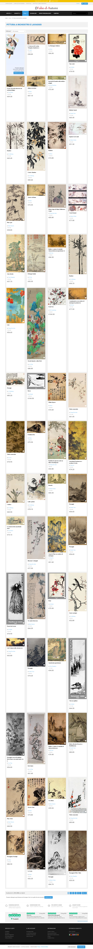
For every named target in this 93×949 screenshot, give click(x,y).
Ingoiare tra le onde (74, 136)
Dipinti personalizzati (45, 13)
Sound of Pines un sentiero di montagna (55, 554)
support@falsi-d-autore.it (74, 933)
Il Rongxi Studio (32, 274)
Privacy (49, 936)
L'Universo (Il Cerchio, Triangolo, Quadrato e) (33, 47)
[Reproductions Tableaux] (73, 934)
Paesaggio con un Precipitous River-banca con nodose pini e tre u (15, 759)
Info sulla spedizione (9, 936)
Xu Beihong (10, 154)
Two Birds (51, 800)
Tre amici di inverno (33, 620)
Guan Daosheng (53, 85)
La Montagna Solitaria (54, 45)
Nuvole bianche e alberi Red (35, 361)
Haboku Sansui (73, 110)
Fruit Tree (51, 306)
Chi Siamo (7, 933)
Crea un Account (29, 936)
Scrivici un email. (48, 897)
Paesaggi (9, 388)
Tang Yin (72, 465)
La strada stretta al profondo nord (14, 527)
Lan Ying (31, 364)
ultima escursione (32, 88)
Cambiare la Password (31, 934)
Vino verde (72, 64)
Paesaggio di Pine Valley (75, 873)
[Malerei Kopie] (71, 934)
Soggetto (17, 13)
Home (6, 18)
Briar (49, 600)
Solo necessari (72, 946)
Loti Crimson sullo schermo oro (15, 648)
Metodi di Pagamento (9, 934)
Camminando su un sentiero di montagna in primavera (76, 301)
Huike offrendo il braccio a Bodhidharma (75, 744)
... (80, 893)
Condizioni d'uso (51, 937)
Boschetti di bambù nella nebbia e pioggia (56, 82)
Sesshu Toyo (73, 113)
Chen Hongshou (11, 277)
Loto (8, 325)
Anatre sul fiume (32, 197)
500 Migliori (33, 13)
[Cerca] (86, 13)
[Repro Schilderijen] (74, 934)
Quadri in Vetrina (51, 931)
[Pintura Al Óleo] (78, 934)
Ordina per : (8, 31)
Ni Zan (30, 277)
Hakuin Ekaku (73, 140)
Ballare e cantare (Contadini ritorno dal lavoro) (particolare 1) (56, 250)
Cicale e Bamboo (32, 172)
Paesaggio (71, 504)
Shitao (51, 49)
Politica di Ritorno (8, 937)
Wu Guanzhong (53, 310)
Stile (25, 13)
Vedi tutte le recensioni (82, 921)
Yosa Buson (10, 92)
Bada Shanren (11, 225)
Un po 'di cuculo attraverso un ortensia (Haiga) (14, 89)
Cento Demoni (72, 213)
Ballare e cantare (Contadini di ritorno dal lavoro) (56, 747)
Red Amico (30, 766)
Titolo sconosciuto (73, 409)
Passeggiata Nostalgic (12, 856)
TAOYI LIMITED (72, 931)
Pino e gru (9, 222)
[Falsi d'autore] (69, 934)
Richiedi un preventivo (18, 72)
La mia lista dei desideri (19, 3)
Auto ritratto (10, 274)
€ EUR (77, 3)
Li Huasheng (11, 391)
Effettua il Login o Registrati (39, 3)
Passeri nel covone (11, 626)
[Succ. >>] (84, 893)
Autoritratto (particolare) (54, 663)
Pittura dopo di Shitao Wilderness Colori (56, 210)
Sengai (30, 50)
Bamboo (9, 150)
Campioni (56, 13)
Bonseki (50, 485)
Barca (29, 391)
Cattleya (9, 504)
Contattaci (28, 3)
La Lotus (30, 871)
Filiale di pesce (52, 402)
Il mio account (9, 3)
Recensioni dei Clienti (52, 933)
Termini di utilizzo (44, 946)
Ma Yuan (51, 253)
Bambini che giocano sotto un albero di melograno (55, 461)
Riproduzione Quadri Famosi (53, 934)
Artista (8, 13)
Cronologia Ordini (29, 931)
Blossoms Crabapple (33, 560)
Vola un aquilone (73, 700)
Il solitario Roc (31, 434)
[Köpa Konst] (76, 934)
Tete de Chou (31, 807)
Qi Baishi (72, 67)
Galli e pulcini (31, 501)
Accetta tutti (81, 946)
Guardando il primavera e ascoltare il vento (75, 462)
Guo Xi (9, 457)
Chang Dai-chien (53, 213)
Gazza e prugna (73, 613)
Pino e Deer (10, 818)
